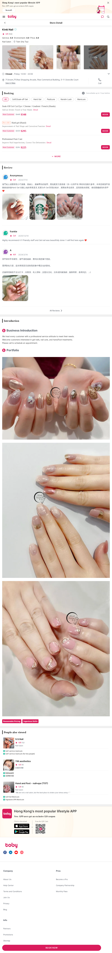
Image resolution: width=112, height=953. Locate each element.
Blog (5, 909)
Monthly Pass (61, 891)
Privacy (6, 903)
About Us (7, 879)
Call (99, 83)
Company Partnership (65, 885)
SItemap (6, 941)
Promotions (8, 935)
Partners (7, 928)
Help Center (8, 885)
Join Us (6, 897)
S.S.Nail (19, 739)
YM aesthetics (23, 761)
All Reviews (55, 310)
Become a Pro (62, 879)
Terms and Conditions (12, 891)
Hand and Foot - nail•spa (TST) (31, 783)
